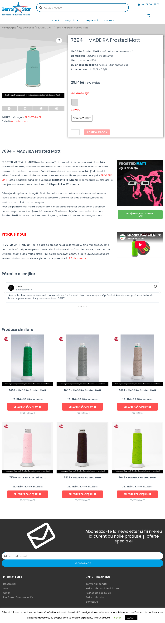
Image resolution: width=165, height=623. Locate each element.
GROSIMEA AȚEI (80, 93)
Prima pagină (9, 27)
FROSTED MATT (44, 27)
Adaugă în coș (97, 132)
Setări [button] (117, 617)
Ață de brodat (26, 27)
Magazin (70, 20)
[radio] (75, 102)
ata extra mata (19, 121)
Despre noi (91, 20)
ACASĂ (55, 20)
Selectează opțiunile (28, 406)
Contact (109, 20)
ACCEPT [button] (131, 617)
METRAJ (75, 109)
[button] (59, 40)
